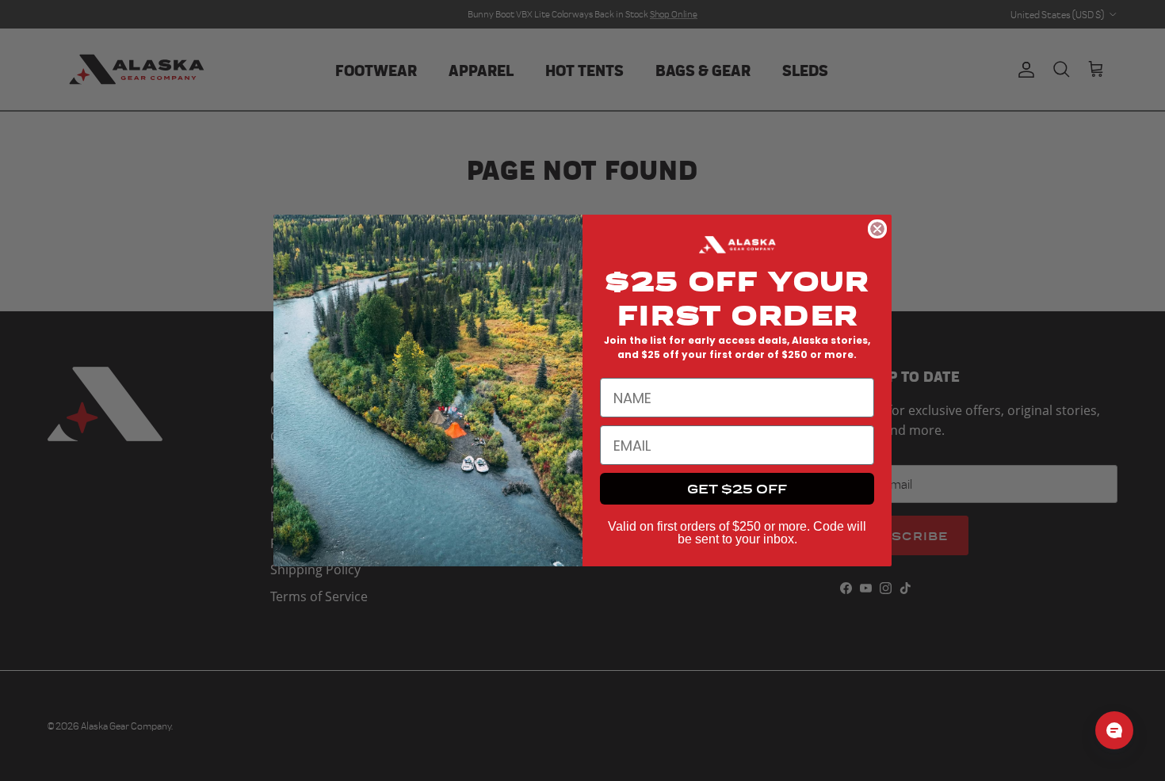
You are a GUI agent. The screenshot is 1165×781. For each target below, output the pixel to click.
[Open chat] (1114, 730)
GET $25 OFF (737, 488)
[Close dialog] (877, 229)
